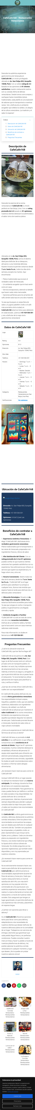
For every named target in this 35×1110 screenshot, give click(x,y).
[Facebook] (3, 985)
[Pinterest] (14, 985)
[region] (17, 1093)
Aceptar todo (17, 1096)
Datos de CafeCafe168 (15, 126)
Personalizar (17, 1101)
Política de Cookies (12, 1091)
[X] (9, 985)
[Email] (24, 985)
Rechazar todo (17, 1106)
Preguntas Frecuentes (15, 137)
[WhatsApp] (19, 985)
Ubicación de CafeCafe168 (16, 129)
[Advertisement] (17, 53)
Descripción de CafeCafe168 (17, 123)
